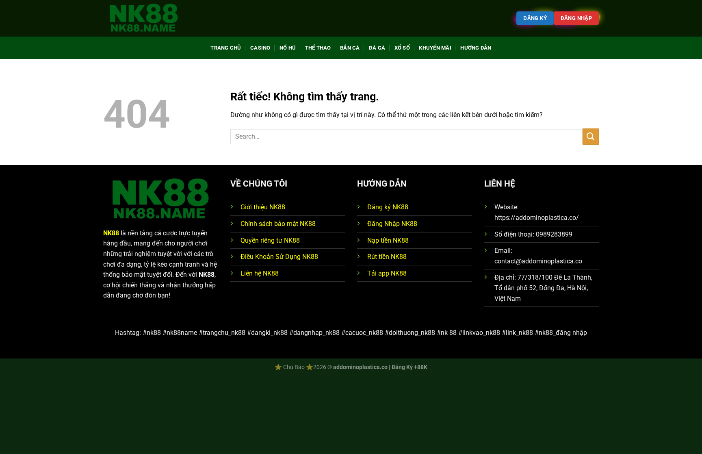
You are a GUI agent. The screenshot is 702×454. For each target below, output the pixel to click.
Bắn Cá (350, 48)
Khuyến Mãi (435, 48)
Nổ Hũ (288, 48)
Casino (260, 48)
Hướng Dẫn (475, 48)
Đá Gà (377, 48)
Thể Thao (318, 48)
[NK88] (143, 18)
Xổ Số (402, 48)
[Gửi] (591, 136)
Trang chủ (225, 48)
